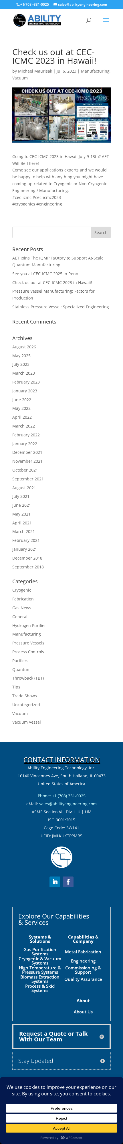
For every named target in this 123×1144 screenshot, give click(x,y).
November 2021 (27, 461)
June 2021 (21, 505)
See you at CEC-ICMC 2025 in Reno (45, 273)
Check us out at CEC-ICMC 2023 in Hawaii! (52, 282)
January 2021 (24, 549)
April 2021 (22, 523)
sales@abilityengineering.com (68, 803)
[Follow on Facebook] (68, 882)
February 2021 (26, 540)
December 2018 (27, 558)
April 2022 (22, 417)
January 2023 (24, 391)
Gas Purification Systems (39, 952)
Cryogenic (21, 590)
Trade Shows (24, 695)
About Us (83, 1012)
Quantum (21, 669)
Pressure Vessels (28, 643)
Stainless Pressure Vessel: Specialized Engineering (60, 307)
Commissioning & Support (83, 970)
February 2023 (26, 382)
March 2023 (23, 373)
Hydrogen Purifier (29, 625)
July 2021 (20, 496)
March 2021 (23, 531)
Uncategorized (26, 704)
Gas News (21, 607)
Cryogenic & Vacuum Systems (40, 961)
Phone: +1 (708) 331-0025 (62, 795)
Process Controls (28, 651)
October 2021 (25, 470)
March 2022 (23, 426)
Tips (16, 687)
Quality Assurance (83, 979)
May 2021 (21, 514)
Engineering (83, 961)
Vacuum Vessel (26, 722)
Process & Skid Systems (40, 988)
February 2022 (26, 435)
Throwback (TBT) (28, 678)
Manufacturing (95, 71)
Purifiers (20, 660)
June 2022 (21, 399)
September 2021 (28, 479)
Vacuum (20, 78)
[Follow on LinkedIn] (54, 882)
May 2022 (21, 408)
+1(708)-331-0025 (34, 4)
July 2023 (20, 364)
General (19, 616)
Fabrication (23, 599)
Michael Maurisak (35, 71)
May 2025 (21, 355)
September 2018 (28, 567)
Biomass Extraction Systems (39, 979)
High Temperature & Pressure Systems (40, 970)
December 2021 (27, 452)
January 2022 (24, 443)
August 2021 (24, 487)
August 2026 (24, 347)
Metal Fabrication (83, 952)
